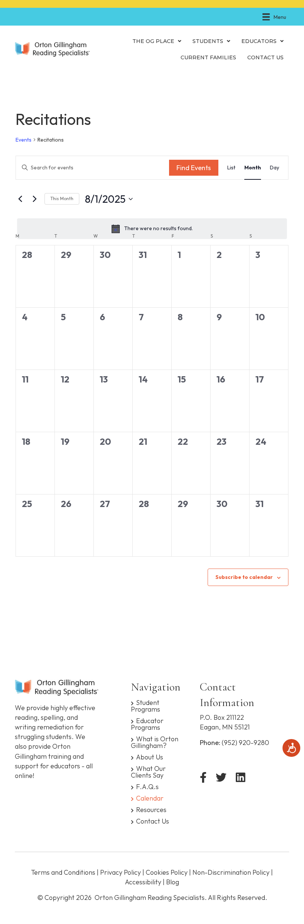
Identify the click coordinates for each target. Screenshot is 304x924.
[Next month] (34, 199)
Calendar (149, 798)
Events (24, 139)
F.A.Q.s (147, 786)
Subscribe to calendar (244, 577)
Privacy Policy (120, 872)
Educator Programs (147, 723)
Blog (172, 882)
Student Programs (145, 705)
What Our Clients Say (148, 771)
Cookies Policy (167, 872)
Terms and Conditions (63, 872)
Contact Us (152, 821)
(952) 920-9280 (245, 742)
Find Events (193, 167)
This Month (61, 198)
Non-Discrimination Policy (231, 872)
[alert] (152, 228)
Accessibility (143, 882)
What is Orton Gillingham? (154, 742)
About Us (149, 757)
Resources (151, 809)
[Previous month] (20, 199)
